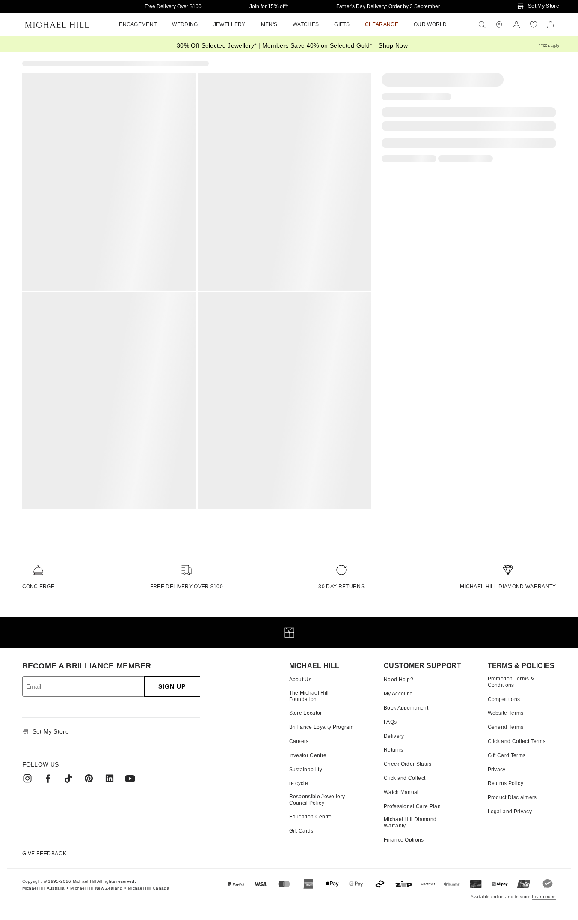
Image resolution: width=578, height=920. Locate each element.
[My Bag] (550, 24)
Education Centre (310, 817)
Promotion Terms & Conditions (511, 682)
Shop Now (393, 45)
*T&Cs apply (549, 46)
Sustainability (305, 770)
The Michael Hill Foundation (309, 696)
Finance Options (404, 840)
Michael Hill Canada (148, 888)
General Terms (506, 727)
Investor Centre (308, 755)
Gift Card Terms (507, 755)
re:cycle (298, 783)
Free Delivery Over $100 (173, 6)
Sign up (172, 686)
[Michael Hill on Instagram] (27, 778)
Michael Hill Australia (43, 888)
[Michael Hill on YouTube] (130, 778)
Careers (299, 741)
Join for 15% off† (268, 6)
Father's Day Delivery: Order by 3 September (388, 6)
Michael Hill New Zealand (96, 888)
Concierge (38, 587)
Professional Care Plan (412, 806)
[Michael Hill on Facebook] (48, 778)
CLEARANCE (381, 24)
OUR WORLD (430, 24)
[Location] (499, 24)
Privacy (497, 770)
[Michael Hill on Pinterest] (89, 778)
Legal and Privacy (510, 812)
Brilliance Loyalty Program (321, 727)
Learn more (544, 896)
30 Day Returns (341, 587)
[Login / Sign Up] (516, 24)
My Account (398, 694)
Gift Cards (301, 831)
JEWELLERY (229, 24)
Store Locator (305, 713)
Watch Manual (401, 792)
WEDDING (185, 24)
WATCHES (306, 24)
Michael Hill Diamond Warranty (508, 587)
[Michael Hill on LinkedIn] (109, 778)
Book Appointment (406, 708)
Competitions (504, 699)
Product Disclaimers (512, 797)
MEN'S (269, 24)
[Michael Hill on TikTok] (68, 778)
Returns (393, 750)
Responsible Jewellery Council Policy (317, 800)
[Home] (57, 25)
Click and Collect (404, 778)
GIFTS (342, 24)
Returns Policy (505, 783)
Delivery (394, 736)
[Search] (482, 24)
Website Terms (506, 713)
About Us (300, 680)
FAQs (390, 722)
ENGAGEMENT (138, 24)
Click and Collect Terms (516, 741)
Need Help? (398, 680)
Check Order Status (408, 764)
